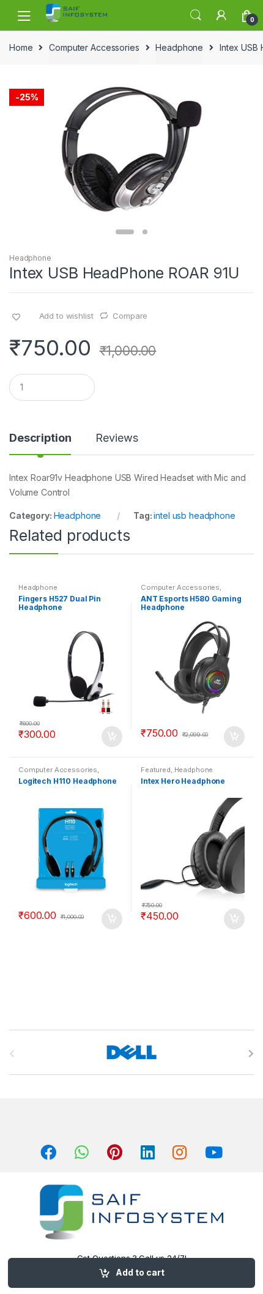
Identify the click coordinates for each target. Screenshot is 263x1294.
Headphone (179, 47)
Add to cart (140, 1272)
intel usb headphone (194, 515)
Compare (130, 316)
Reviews (116, 438)
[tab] (40, 443)
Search (195, 15)
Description (40, 438)
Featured (156, 769)
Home (20, 47)
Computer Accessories (94, 47)
